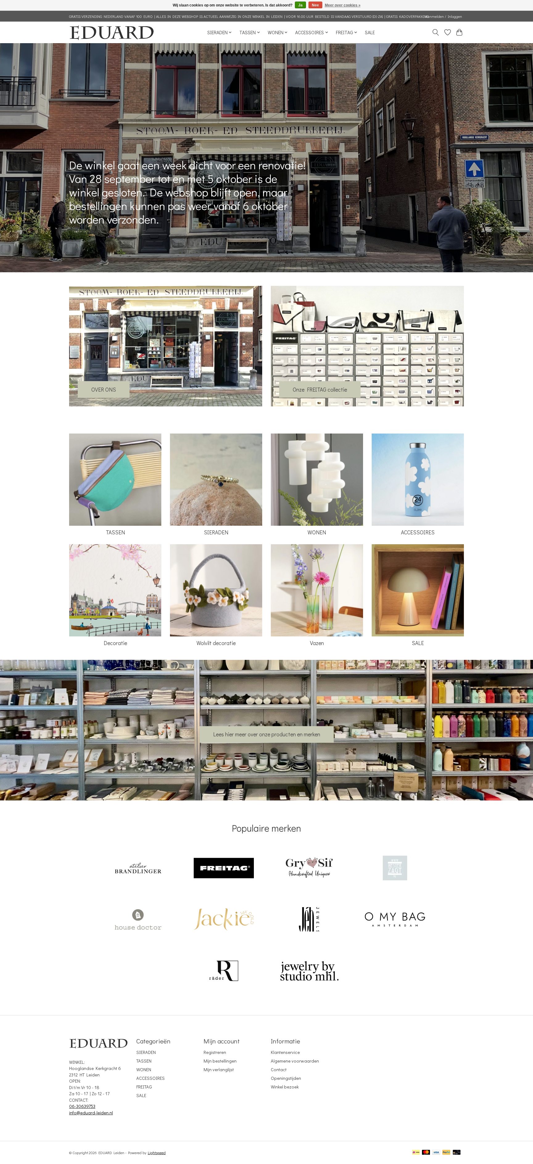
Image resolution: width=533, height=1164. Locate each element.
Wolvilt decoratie (216, 643)
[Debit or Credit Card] (457, 1153)
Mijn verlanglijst (219, 1069)
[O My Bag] (394, 920)
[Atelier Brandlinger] (138, 868)
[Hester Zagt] (394, 868)
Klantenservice (285, 1052)
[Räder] (223, 971)
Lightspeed (157, 1152)
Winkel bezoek (285, 1087)
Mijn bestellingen (220, 1061)
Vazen (317, 643)
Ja (300, 5)
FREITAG (144, 1087)
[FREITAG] (223, 868)
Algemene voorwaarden (295, 1061)
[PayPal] (446, 1153)
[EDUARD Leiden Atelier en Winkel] (111, 32)
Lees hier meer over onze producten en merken (266, 734)
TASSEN (115, 532)
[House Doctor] (138, 920)
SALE (370, 32)
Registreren (215, 1052)
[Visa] (436, 1153)
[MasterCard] (426, 1153)
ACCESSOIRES (418, 532)
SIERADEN (216, 532)
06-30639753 (82, 1106)
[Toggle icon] (435, 32)
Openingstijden (286, 1078)
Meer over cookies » (343, 5)
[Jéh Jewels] (309, 920)
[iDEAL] (416, 1153)
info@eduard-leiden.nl (91, 1113)
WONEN (317, 532)
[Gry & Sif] (309, 868)
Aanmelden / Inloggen (443, 16)
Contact (279, 1069)
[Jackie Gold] (223, 920)
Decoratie (115, 643)
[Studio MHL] (309, 971)
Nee (315, 5)
